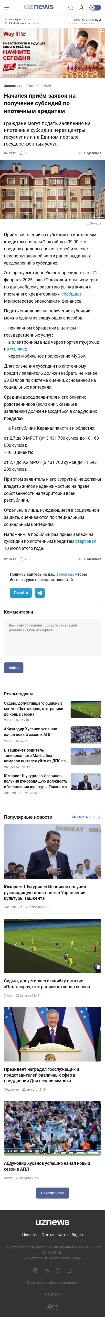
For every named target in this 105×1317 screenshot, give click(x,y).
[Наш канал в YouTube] (69, 1271)
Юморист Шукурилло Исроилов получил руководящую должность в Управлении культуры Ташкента (45, 892)
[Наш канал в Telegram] (47, 1271)
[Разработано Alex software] (52, 1307)
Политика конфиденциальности (52, 1283)
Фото (63, 1234)
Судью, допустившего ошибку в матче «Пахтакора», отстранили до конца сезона (47, 983)
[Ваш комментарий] (52, 637)
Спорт (8, 995)
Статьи (48, 1234)
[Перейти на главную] (38, 7)
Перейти (21, 593)
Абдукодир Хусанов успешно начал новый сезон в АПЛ (47, 1166)
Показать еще (52, 1193)
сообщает (72, 294)
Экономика (13, 86)
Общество (11, 1089)
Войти (14, 668)
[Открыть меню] (6, 7)
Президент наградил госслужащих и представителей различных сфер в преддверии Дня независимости (41, 1075)
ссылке (17, 348)
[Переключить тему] (95, 8)
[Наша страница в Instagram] (36, 1271)
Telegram (64, 574)
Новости (30, 1234)
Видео (77, 1234)
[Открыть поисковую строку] (70, 8)
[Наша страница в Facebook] (58, 1271)
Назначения (13, 907)
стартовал (85, 541)
